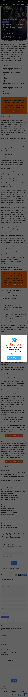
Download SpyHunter (14, 358)
